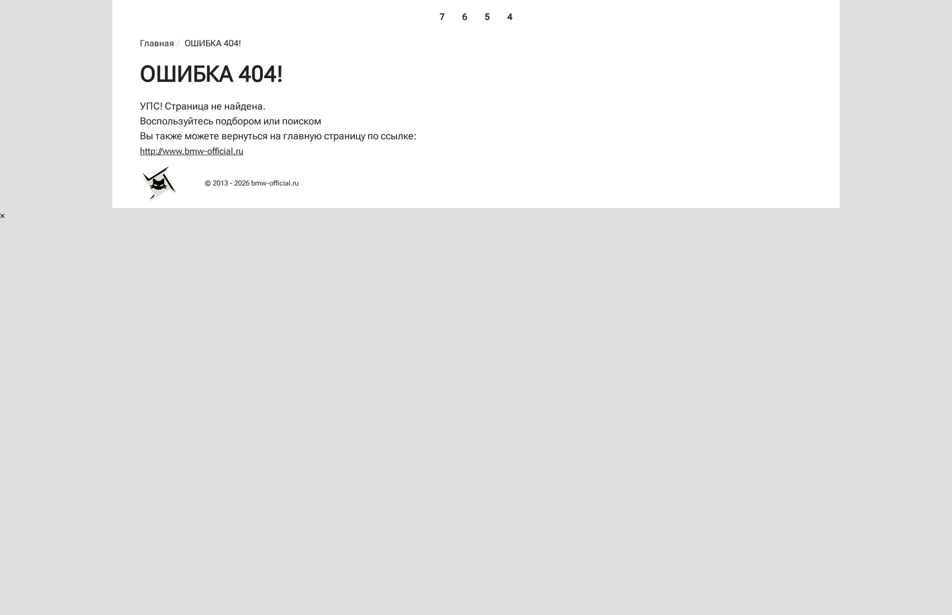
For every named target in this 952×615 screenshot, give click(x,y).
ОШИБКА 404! (213, 43)
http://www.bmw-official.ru (192, 151)
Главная (157, 43)
